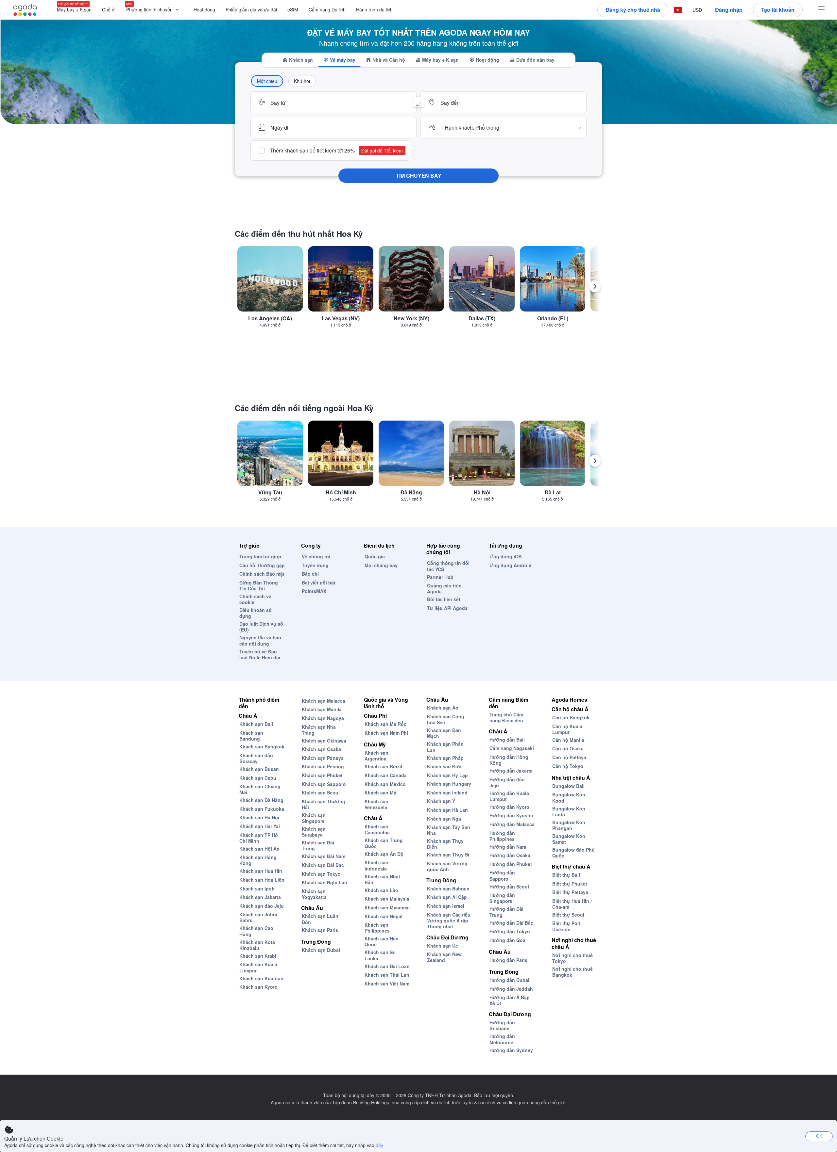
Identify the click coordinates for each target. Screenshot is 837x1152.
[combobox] (333, 102)
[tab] (298, 60)
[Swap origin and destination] (418, 102)
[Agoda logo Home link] (25, 10)
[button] (154, 10)
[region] (418, 289)
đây (379, 1145)
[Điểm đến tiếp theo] (595, 286)
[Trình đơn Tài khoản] (821, 10)
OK (819, 1136)
